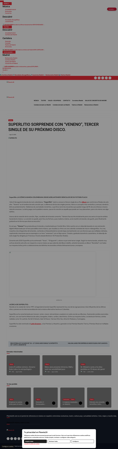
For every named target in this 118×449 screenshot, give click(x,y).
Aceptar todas (29, 441)
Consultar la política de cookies (31, 444)
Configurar (75, 441)
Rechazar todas (53, 441)
